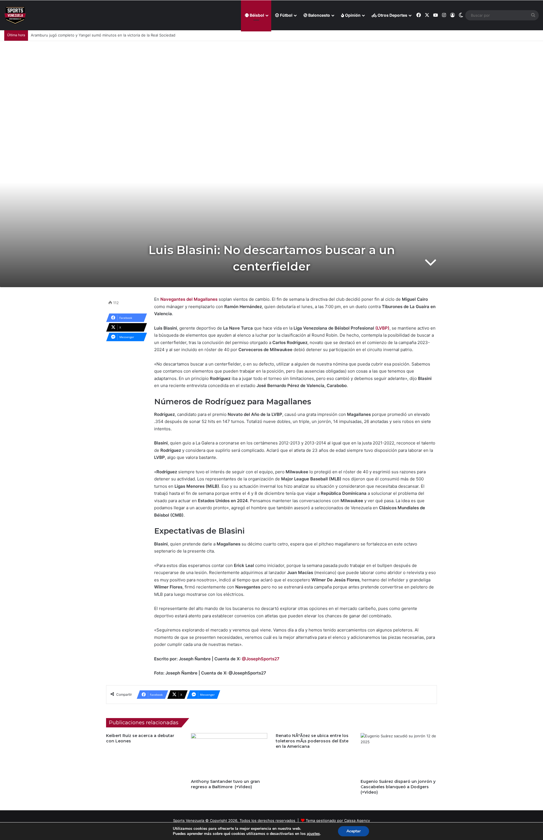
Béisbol (256, 15)
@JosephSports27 (260, 658)
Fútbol (285, 15)
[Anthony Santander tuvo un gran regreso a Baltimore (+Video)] (229, 754)
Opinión (352, 15)
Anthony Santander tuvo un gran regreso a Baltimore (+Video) (225, 784)
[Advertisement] (271, 83)
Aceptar (353, 831)
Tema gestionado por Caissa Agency (338, 820)
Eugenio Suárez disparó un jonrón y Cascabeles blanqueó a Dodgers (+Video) (398, 787)
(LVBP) (382, 328)
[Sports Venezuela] (15, 15)
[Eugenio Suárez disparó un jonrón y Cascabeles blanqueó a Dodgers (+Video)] (399, 754)
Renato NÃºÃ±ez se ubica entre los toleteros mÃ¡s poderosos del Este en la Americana (312, 741)
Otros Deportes (392, 15)
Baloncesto (318, 15)
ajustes (313, 833)
